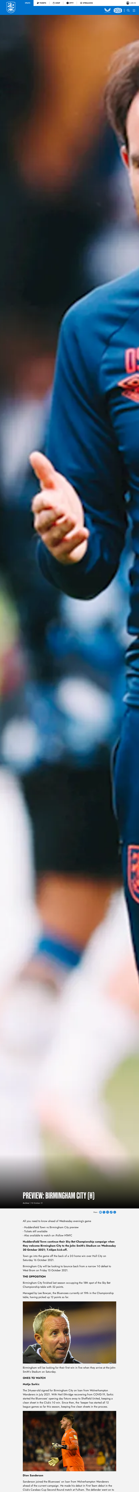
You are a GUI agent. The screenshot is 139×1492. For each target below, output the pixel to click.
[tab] (28, 3)
